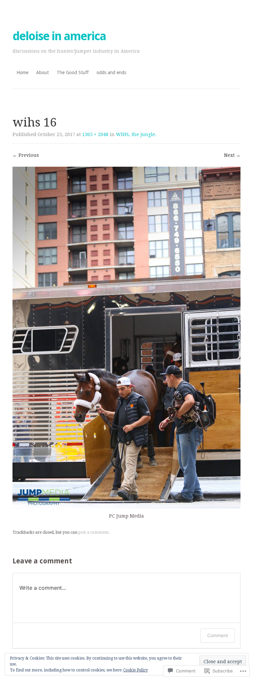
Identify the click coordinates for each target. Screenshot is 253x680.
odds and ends (111, 72)
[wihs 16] (126, 506)
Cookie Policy (135, 670)
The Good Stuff (73, 72)
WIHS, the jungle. (136, 134)
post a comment (93, 532)
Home (22, 72)
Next (232, 155)
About (42, 72)
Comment (217, 635)
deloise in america (59, 36)
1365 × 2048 (95, 134)
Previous (26, 155)
